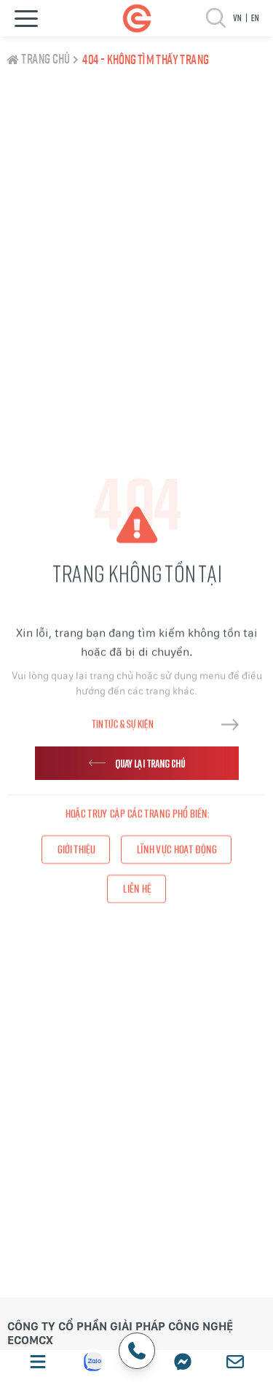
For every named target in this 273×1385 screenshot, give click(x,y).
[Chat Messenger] (182, 1361)
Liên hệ (136, 888)
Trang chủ (45, 60)
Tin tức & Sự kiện (122, 723)
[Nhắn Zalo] (93, 1361)
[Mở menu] (38, 1361)
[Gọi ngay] (137, 1350)
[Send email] (235, 1361)
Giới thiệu (76, 850)
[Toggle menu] (26, 18)
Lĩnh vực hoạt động (176, 850)
